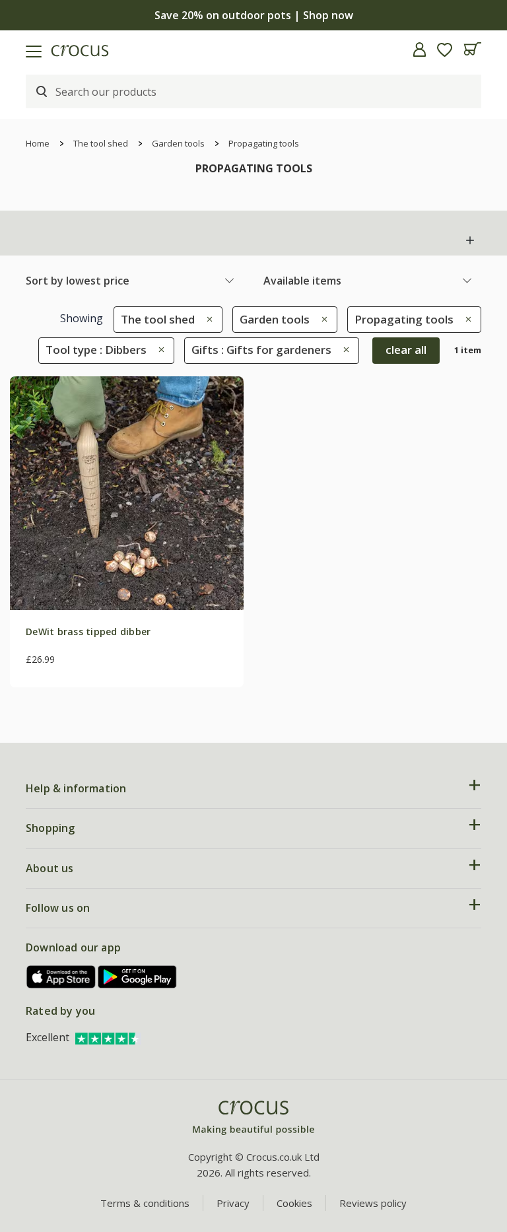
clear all (406, 349)
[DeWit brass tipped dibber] (127, 493)
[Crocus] (253, 1118)
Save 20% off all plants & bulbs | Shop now (253, 15)
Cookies (294, 1203)
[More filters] (470, 240)
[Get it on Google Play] (137, 977)
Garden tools (178, 143)
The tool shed (100, 143)
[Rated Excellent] (108, 1037)
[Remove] (206, 319)
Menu (15, 49)
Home (38, 143)
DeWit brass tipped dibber (88, 631)
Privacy (233, 1203)
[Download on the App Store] (61, 977)
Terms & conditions (144, 1203)
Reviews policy (373, 1203)
